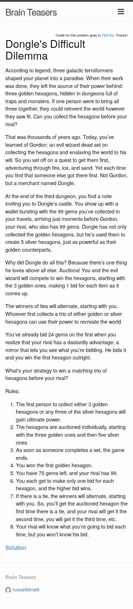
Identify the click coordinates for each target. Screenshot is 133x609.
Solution (15, 547)
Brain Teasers (31, 11)
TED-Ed (107, 35)
